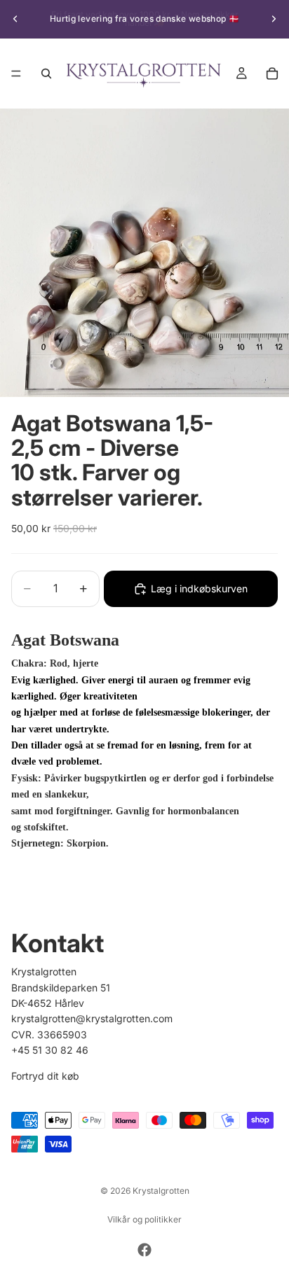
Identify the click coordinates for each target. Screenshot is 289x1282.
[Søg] (46, 73)
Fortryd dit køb (45, 1076)
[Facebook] (144, 1249)
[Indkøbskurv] (272, 73)
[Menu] (16, 73)
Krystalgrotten (161, 1190)
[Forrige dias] (15, 19)
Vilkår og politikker (144, 1219)
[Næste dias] (273, 19)
